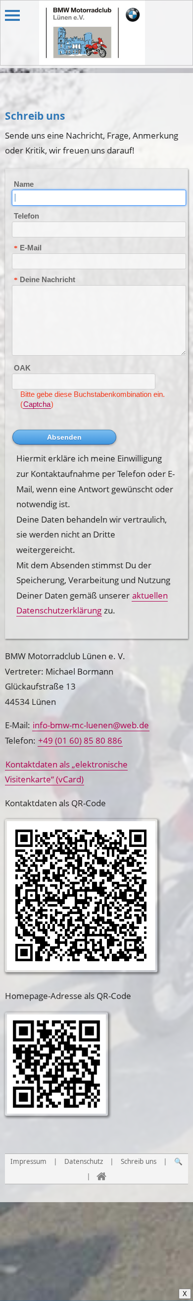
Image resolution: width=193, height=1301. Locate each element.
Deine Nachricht (47, 279)
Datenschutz (83, 1161)
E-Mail (31, 247)
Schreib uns (138, 1161)
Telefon (26, 216)
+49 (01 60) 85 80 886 (80, 740)
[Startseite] (101, 1176)
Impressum (28, 1161)
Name (24, 184)
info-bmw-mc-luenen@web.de (91, 725)
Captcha (36, 404)
